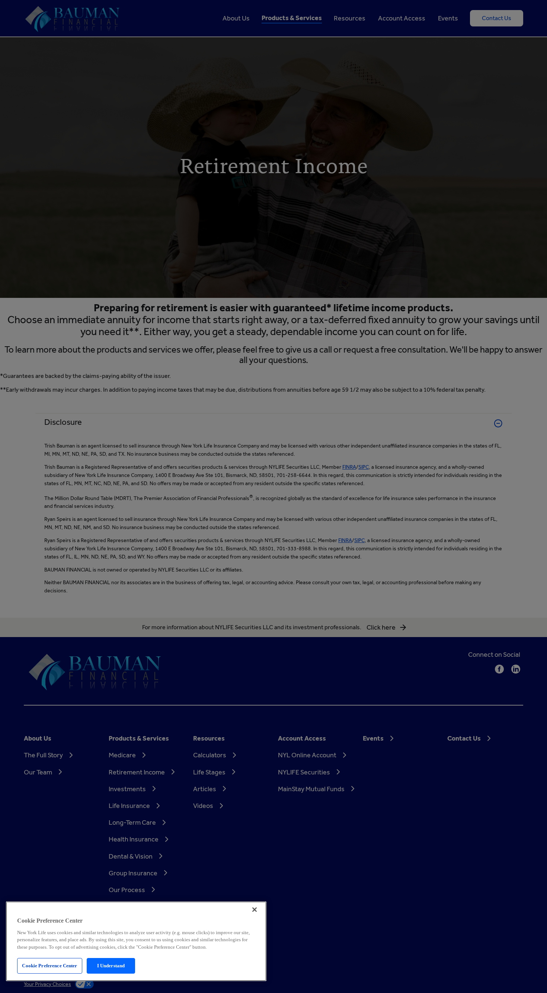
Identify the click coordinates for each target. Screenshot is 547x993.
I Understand (111, 965)
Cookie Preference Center (49, 965)
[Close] (254, 909)
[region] (136, 941)
